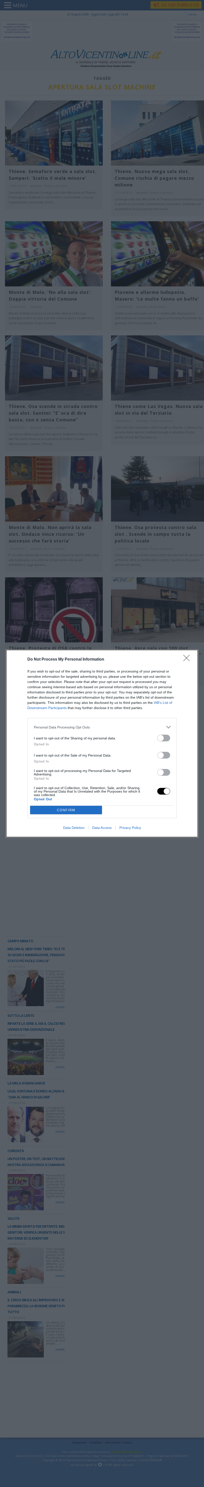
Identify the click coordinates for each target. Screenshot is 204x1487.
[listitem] (102, 727)
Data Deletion (74, 828)
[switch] (163, 738)
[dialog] (102, 743)
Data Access (102, 828)
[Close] (188, 659)
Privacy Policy (130, 828)
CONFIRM (66, 810)
